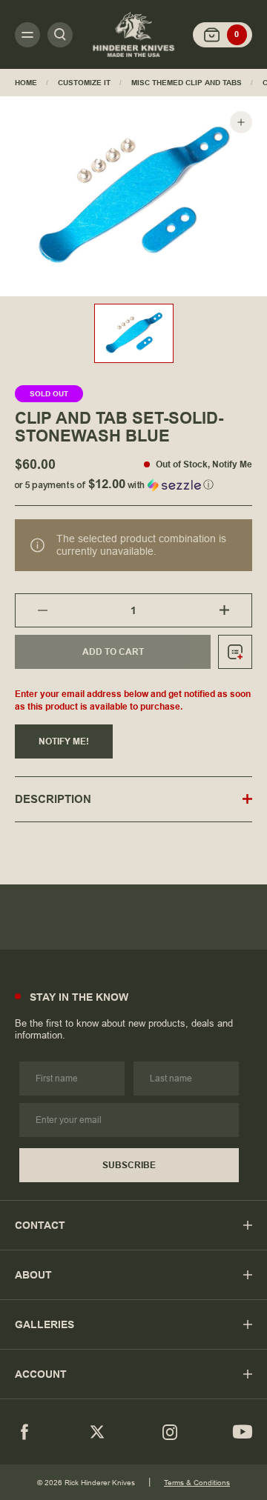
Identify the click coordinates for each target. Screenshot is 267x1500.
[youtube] (242, 1431)
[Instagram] (169, 1431)
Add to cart (113, 652)
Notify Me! (64, 741)
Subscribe (129, 1165)
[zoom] (241, 122)
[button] (133, 482)
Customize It (84, 83)
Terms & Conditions (197, 1483)
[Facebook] (24, 1431)
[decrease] (31, 610)
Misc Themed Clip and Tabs (186, 83)
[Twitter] (97, 1431)
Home (26, 83)
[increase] (235, 610)
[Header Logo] (133, 34)
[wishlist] (235, 652)
